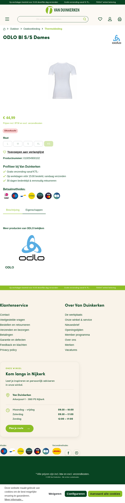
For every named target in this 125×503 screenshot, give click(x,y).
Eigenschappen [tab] (34, 210)
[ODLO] (116, 39)
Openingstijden (74, 329)
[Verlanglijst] (100, 19)
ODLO (9, 267)
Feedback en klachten (13, 344)
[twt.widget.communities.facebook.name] (68, 452)
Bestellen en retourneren (15, 324)
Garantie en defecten (13, 339)
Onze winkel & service (78, 319)
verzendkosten (81, 474)
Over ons (70, 339)
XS (48, 143)
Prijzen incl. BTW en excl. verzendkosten (22, 123)
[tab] (13, 210)
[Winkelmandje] (119, 19)
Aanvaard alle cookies (105, 493)
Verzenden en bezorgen (14, 329)
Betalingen (6, 334)
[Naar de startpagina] (62, 10)
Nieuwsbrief (72, 324)
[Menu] (7, 19)
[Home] (4, 29)
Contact (4, 314)
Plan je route (19, 428)
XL (38, 143)
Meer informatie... (14, 499)
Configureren (76, 493)
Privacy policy (8, 349)
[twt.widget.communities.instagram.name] (76, 452)
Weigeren (55, 493)
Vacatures (71, 349)
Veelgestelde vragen (12, 319)
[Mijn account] (110, 19)
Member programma (77, 334)
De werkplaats (73, 314)
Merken (69, 344)
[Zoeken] (84, 19)
